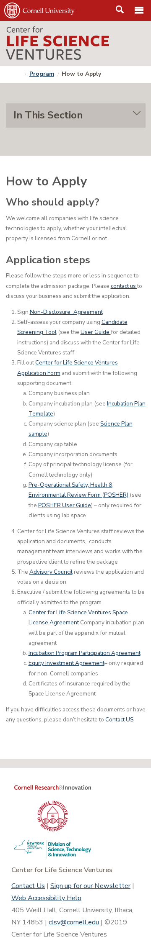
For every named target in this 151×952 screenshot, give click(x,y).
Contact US (119, 720)
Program (41, 74)
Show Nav (76, 115)
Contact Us (28, 885)
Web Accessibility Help (46, 898)
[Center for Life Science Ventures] (76, 43)
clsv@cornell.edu (74, 922)
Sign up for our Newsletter (90, 885)
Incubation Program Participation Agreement (85, 653)
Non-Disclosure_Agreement (66, 312)
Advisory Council (51, 572)
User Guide (96, 332)
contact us (124, 286)
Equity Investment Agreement (66, 663)
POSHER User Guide (64, 505)
